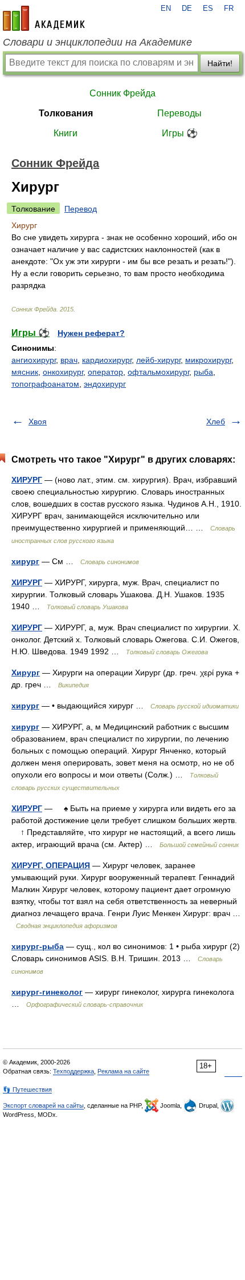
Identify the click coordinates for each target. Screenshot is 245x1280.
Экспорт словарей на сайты (43, 1105)
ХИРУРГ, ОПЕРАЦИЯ (50, 865)
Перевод (80, 208)
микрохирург (208, 359)
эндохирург (105, 383)
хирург (25, 561)
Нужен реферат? (91, 333)
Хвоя (37, 421)
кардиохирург (107, 359)
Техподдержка (73, 1071)
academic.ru (44, 18)
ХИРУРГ (26, 479)
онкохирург (63, 371)
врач (68, 359)
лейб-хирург (158, 359)
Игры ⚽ (180, 133)
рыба (203, 371)
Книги (65, 133)
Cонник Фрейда (122, 93)
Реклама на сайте (123, 1071)
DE (187, 9)
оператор (105, 371)
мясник (24, 371)
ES (208, 9)
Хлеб (215, 421)
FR (229, 9)
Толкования (66, 113)
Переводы (179, 113)
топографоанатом (45, 383)
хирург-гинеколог (47, 992)
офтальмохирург (158, 371)
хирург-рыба (37, 946)
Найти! (219, 63)
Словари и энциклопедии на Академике (97, 42)
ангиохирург (33, 359)
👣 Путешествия (27, 1089)
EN (166, 9)
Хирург (25, 672)
